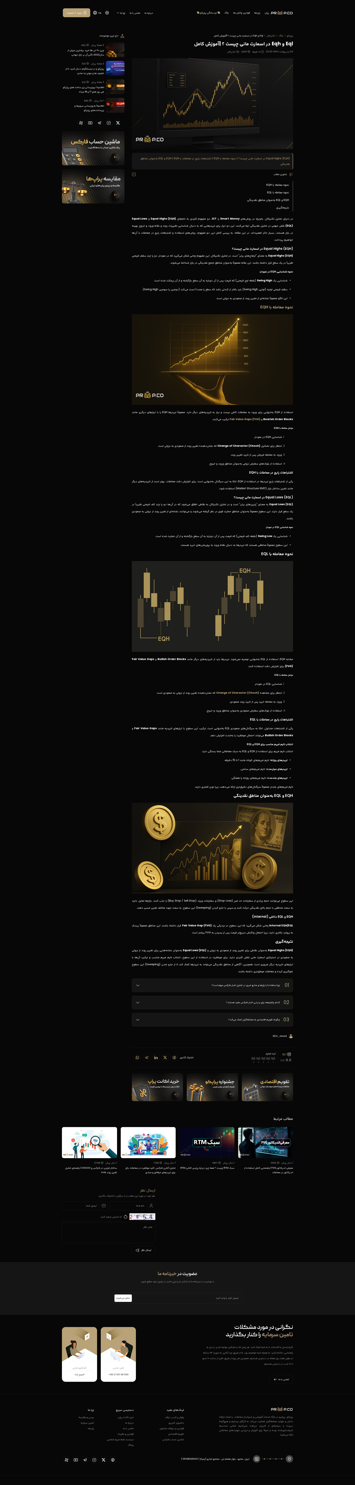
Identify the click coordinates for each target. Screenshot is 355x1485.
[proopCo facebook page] (112, 1460)
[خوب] (258, 1058)
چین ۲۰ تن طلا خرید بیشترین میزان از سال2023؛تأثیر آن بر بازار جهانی (85, 52)
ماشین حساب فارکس (173, 1439)
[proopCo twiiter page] (118, 123)
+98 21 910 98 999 (118, 1374)
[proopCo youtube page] (90, 123)
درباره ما (149, 13)
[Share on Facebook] (174, 1057)
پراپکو (290, 35)
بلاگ (226, 12)
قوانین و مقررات (125, 1434)
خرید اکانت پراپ (126, 1417)
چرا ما (122, 13)
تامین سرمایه (87, 1423)
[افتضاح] (273, 1058)
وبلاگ (131, 1445)
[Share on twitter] (165, 1057)
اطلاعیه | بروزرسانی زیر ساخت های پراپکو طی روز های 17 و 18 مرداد (83, 89)
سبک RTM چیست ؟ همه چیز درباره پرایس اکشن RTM (207, 1168)
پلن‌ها (257, 12)
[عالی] (253, 1058)
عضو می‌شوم (123, 1298)
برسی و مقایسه (86, 1417)
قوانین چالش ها (241, 12)
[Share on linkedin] (156, 1057)
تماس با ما (135, 13)
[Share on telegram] (146, 1057)
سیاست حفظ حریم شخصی (120, 1439)
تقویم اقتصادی (176, 1434)
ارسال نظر (146, 1250)
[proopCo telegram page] (99, 123)
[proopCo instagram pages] (108, 123)
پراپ (267, 12)
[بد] (268, 1058)
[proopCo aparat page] (81, 123)
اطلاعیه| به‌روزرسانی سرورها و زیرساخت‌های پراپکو (89, 108)
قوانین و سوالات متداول (172, 1428)
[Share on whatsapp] (137, 1057)
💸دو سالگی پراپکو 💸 (208, 12)
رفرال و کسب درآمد (174, 1417)
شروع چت (79, 1374)
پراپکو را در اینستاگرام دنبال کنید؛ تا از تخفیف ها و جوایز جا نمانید (84, 71)
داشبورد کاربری (176, 1423)
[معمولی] (263, 1058)
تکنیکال (271, 35)
